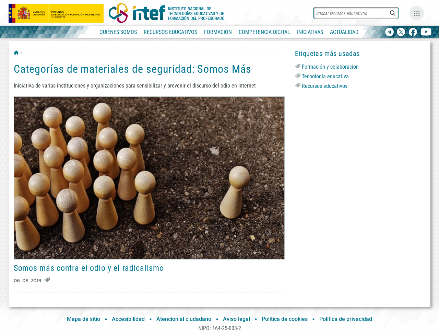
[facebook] (412, 32)
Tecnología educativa (325, 76)
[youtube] (426, 32)
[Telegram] (389, 32)
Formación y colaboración (330, 66)
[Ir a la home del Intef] (167, 13)
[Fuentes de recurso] (417, 13)
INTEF (16, 52)
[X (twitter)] (401, 32)
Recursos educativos (324, 86)
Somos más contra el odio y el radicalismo (89, 268)
